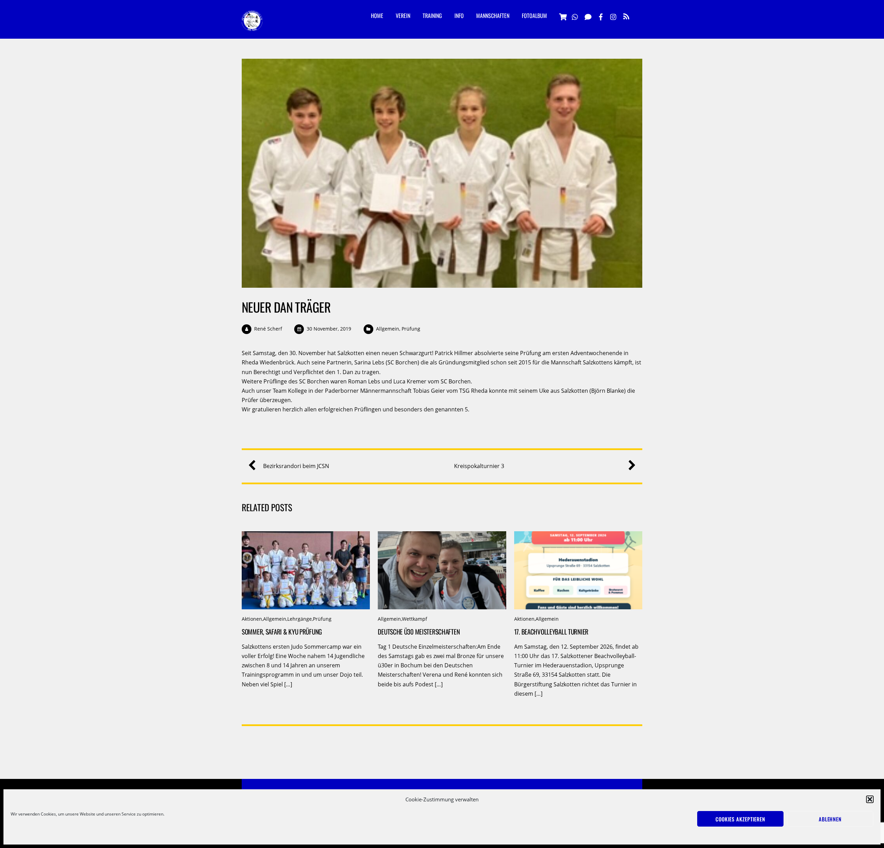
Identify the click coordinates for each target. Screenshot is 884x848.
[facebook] (601, 16)
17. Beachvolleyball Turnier (551, 632)
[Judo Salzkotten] (252, 26)
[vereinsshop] (562, 16)
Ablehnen (830, 819)
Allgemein (387, 328)
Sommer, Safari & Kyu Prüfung (282, 632)
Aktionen (252, 619)
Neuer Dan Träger (286, 306)
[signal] (588, 16)
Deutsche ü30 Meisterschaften (419, 632)
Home (377, 15)
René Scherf (268, 328)
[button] (869, 799)
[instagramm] (613, 16)
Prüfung (411, 328)
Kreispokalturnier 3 (479, 466)
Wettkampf (414, 619)
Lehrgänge (299, 619)
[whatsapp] (575, 16)
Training (432, 15)
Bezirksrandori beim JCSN (296, 466)
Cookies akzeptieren (740, 819)
